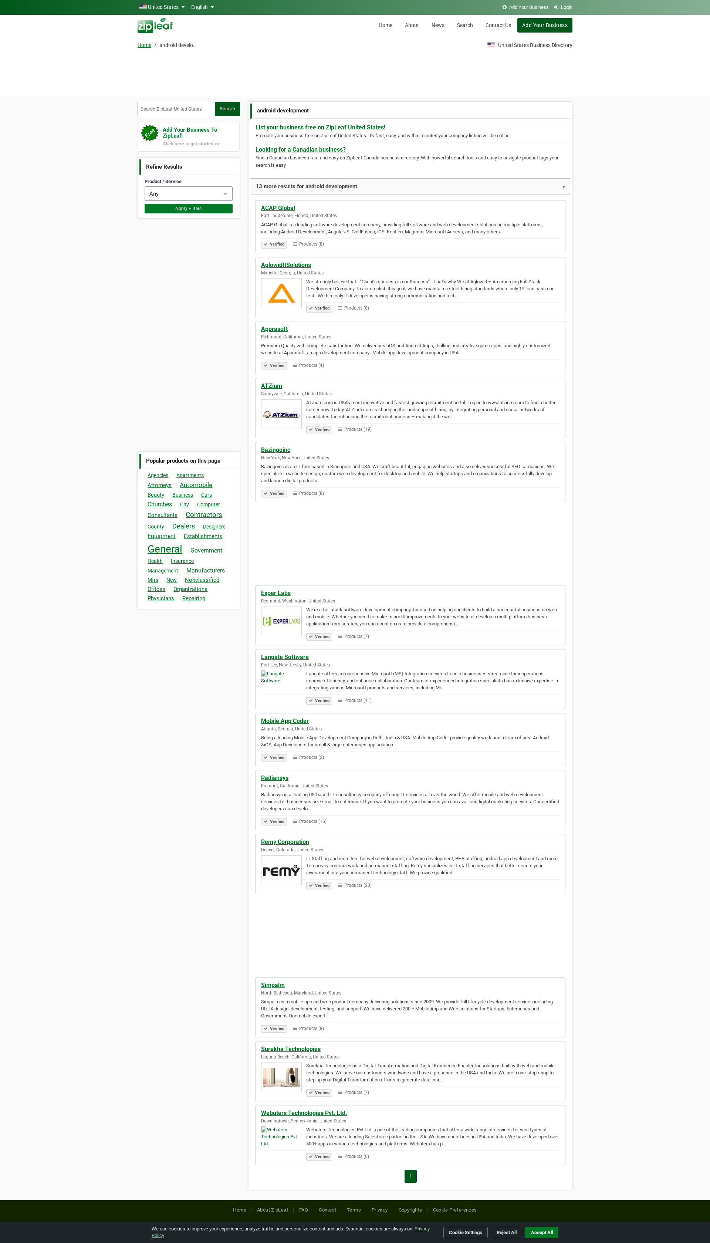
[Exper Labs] (283, 622)
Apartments (190, 475)
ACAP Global (278, 208)
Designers (214, 527)
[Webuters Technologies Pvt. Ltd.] (283, 1142)
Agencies (158, 475)
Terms (354, 1210)
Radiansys (274, 777)
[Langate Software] (283, 686)
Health (155, 561)
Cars (206, 495)
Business (182, 495)
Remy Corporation (285, 841)
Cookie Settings (465, 1232)
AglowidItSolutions (286, 264)
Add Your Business (545, 25)
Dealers (183, 526)
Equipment (162, 536)
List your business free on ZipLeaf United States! (320, 127)
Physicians (161, 598)
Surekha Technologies (291, 1049)
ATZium (271, 385)
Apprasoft (274, 328)
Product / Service (163, 181)
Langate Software (285, 657)
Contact (327, 1210)
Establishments (203, 536)
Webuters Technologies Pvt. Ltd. (304, 1113)
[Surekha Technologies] (283, 1078)
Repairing (193, 598)
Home (385, 25)
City (184, 504)
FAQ (303, 1210)
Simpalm (273, 985)
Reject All (507, 1232)
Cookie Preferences (455, 1210)
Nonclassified (202, 580)
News (438, 25)
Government (206, 550)
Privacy (380, 1210)
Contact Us (498, 25)
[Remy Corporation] (283, 871)
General (165, 549)
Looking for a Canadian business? (301, 149)
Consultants (163, 515)
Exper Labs (276, 593)
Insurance (182, 561)
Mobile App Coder (285, 720)
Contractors (204, 514)
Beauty (156, 495)
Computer (208, 504)
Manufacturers (205, 570)
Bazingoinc (275, 449)
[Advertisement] (355, 74)
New (171, 580)
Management (163, 571)
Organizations (190, 589)
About (412, 25)
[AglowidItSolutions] (283, 294)
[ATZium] (283, 415)
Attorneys (160, 485)
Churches (160, 504)
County (156, 527)
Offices (156, 589)
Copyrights (410, 1210)
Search (465, 25)
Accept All (542, 1232)
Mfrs (153, 580)
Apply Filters (188, 208)
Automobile (196, 485)
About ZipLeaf (272, 1210)
